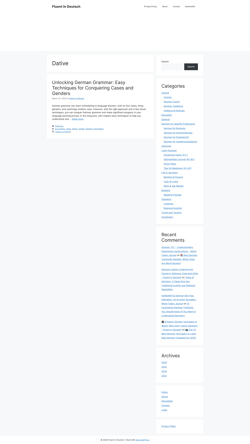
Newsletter (190, 6)
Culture (165, 93)
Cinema (168, 97)
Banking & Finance (173, 177)
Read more (77, 119)
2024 (164, 371)
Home (164, 392)
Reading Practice (172, 195)
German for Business (175, 128)
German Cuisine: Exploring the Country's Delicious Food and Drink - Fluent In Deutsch (179, 273)
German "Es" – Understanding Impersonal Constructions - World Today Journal (178, 251)
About (165, 6)
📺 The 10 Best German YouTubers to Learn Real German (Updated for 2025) (178, 333)
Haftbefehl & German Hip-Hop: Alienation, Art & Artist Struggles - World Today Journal (179, 299)
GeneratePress (142, 440)
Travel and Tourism (171, 212)
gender (82, 129)
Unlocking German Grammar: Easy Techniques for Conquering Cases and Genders (92, 88)
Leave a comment (63, 132)
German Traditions (173, 106)
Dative (74, 129)
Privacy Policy (150, 6)
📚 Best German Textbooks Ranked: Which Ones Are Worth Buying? (179, 259)
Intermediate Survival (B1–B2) (179, 159)
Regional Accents (173, 208)
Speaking (166, 199)
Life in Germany (169, 172)
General (165, 119)
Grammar (59, 126)
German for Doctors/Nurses (178, 132)
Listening (168, 203)
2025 (164, 367)
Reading (165, 190)
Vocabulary (167, 217)
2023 (164, 375)
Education (166, 115)
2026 (164, 362)
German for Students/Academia (180, 141)
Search (165, 61)
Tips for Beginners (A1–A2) (177, 168)
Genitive (89, 129)
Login (164, 410)
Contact (176, 6)
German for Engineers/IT (176, 137)
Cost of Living (171, 181)
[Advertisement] (125, 32)
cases (68, 129)
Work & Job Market (173, 186)
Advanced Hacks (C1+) (176, 155)
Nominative (99, 129)
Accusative (60, 129)
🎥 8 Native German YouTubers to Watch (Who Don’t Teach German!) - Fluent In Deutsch (179, 325)
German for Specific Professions (178, 124)
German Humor (172, 101)
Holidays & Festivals (174, 110)
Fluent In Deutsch (66, 6)
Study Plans (170, 164)
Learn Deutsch (169, 150)
